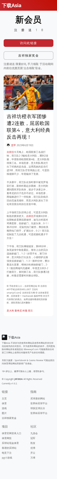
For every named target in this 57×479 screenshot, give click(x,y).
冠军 (32, 438)
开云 (32, 452)
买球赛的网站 (37, 398)
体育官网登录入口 (11, 433)
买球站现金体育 (10, 443)
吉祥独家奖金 (28, 55)
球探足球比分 (37, 408)
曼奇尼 (18, 310)
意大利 (10, 310)
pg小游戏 (7, 457)
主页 (4, 398)
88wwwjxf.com (31, 349)
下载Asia (11, 5)
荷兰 (30, 310)
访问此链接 (28, 43)
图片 (4, 413)
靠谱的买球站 (9, 448)
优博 (32, 448)
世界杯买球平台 (38, 403)
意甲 (13, 145)
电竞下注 (7, 452)
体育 (4, 403)
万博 (32, 457)
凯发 (32, 443)
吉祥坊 (10, 152)
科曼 (24, 310)
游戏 (4, 408)
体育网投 (7, 438)
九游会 (34, 433)
